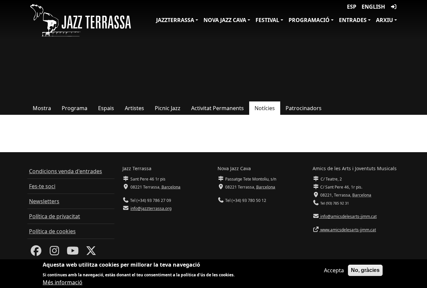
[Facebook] (36, 252)
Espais (106, 108)
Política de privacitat (54, 216)
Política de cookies (52, 231)
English (373, 6)
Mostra (42, 108)
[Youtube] (72, 252)
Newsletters (44, 201)
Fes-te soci (42, 186)
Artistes (134, 108)
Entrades (353, 20)
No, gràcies (365, 270)
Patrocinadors (304, 108)
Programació (309, 20)
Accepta (334, 270)
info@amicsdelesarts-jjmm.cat (348, 216)
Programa (74, 108)
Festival (267, 20)
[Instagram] (54, 252)
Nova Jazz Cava (224, 20)
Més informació (62, 282)
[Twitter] (91, 252)
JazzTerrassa (175, 20)
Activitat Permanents (217, 108)
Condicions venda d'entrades (65, 171)
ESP (351, 6)
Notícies (265, 108)
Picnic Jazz (167, 108)
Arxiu (384, 20)
